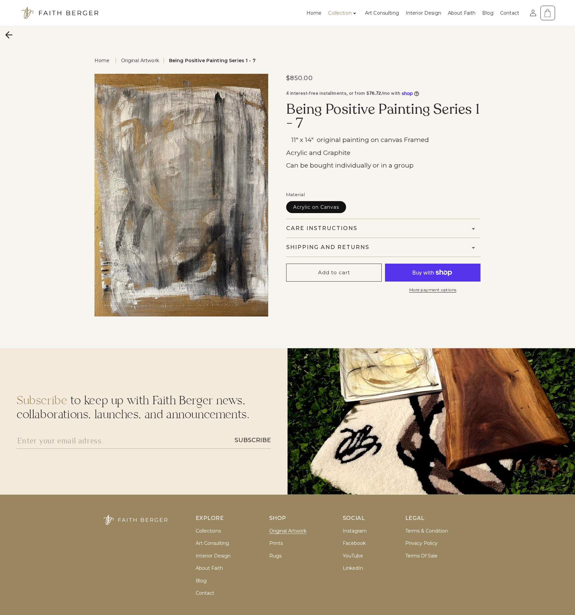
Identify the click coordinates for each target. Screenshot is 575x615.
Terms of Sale (421, 556)
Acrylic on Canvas (316, 207)
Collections (208, 531)
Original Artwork (140, 60)
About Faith (209, 568)
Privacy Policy (421, 543)
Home (102, 60)
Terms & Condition (426, 531)
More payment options (433, 289)
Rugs (275, 556)
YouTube (353, 556)
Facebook (354, 543)
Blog (201, 581)
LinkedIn (353, 568)
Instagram (355, 531)
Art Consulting (212, 543)
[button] (343, 13)
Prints (276, 543)
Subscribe (253, 440)
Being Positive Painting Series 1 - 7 (212, 60)
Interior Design (213, 556)
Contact (205, 593)
